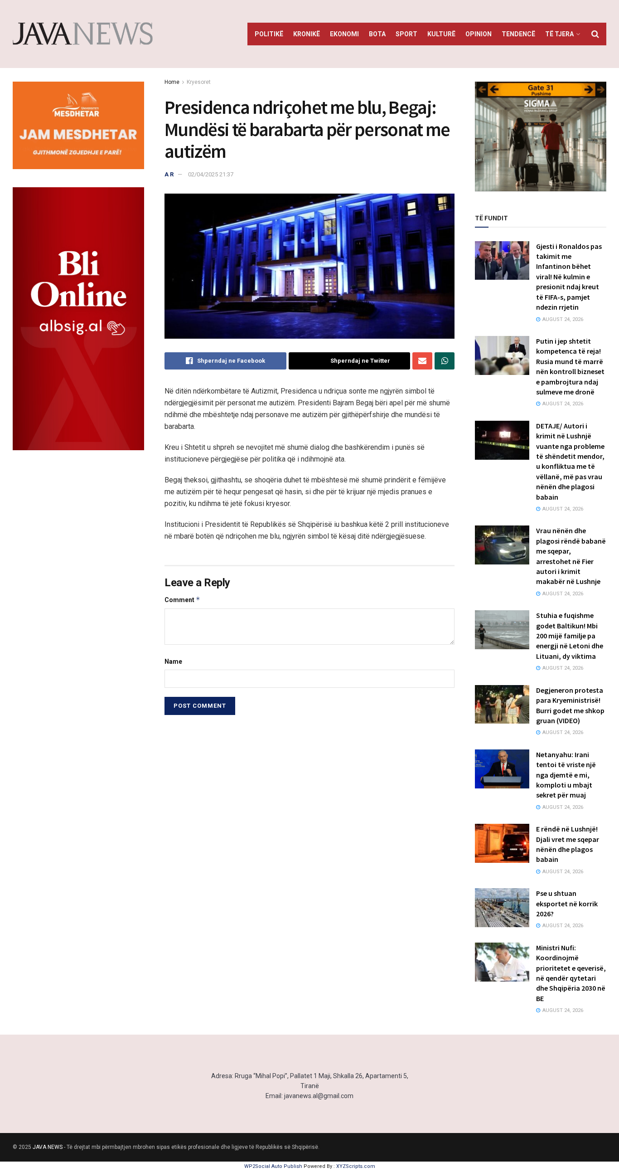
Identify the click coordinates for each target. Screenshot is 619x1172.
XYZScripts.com (355, 1166)
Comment (182, 599)
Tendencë (518, 34)
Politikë (269, 34)
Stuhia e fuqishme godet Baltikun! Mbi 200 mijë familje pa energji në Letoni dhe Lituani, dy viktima (569, 636)
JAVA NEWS (48, 1147)
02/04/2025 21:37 (210, 174)
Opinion (478, 34)
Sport (406, 34)
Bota (377, 34)
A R (169, 174)
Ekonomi (344, 34)
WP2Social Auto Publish (273, 1166)
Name (173, 661)
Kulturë (441, 34)
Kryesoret (199, 82)
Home (171, 82)
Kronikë (306, 34)
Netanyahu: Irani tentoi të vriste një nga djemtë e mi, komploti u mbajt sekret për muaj (566, 775)
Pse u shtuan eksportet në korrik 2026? (567, 903)
